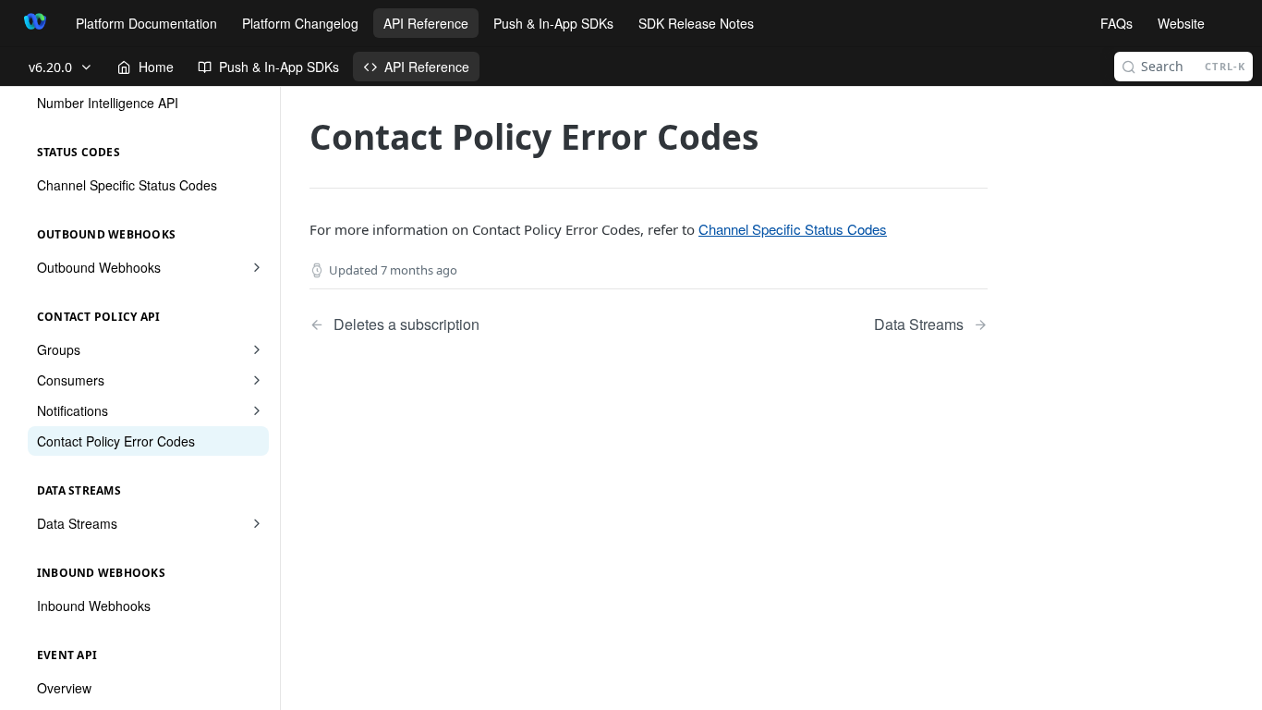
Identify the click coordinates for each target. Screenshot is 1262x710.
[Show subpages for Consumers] (256, 380)
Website (1181, 23)
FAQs (1116, 23)
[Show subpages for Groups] (256, 349)
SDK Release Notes (696, 23)
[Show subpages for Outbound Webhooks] (256, 267)
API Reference (425, 23)
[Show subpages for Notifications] (256, 410)
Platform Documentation (146, 23)
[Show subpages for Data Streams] (256, 523)
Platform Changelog (300, 23)
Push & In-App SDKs (553, 23)
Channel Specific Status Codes (792, 229)
